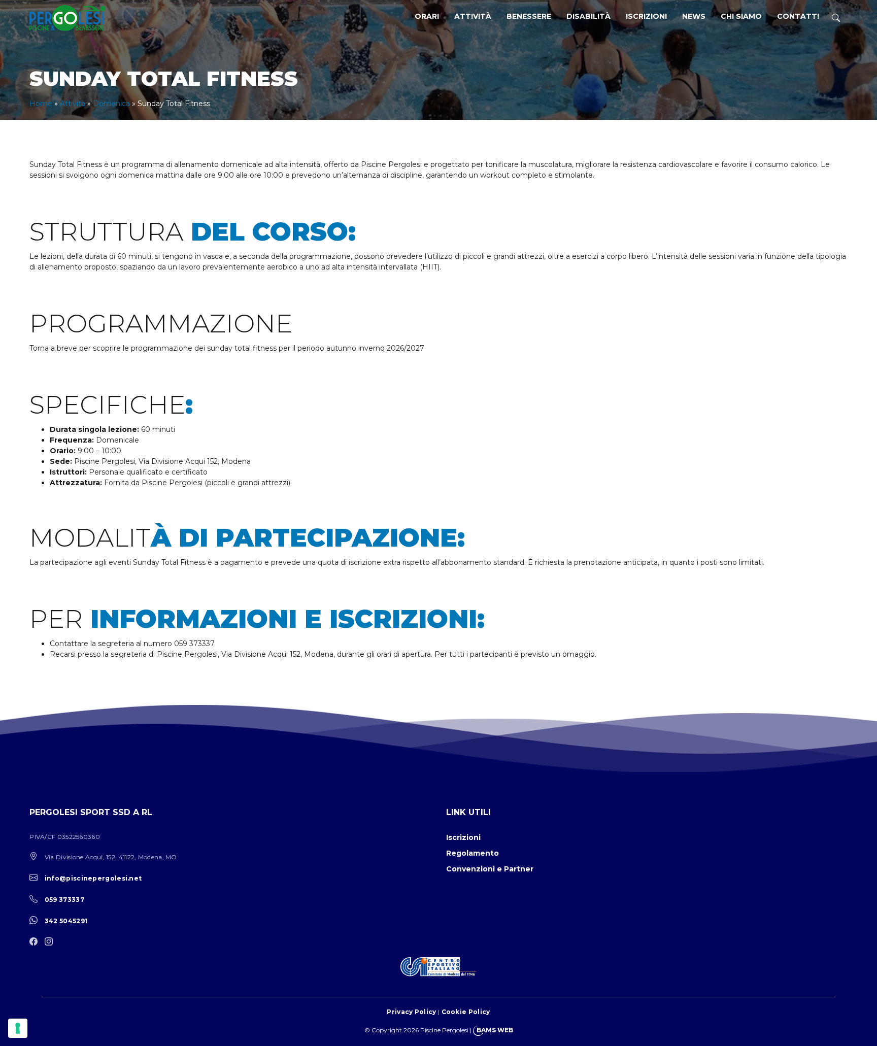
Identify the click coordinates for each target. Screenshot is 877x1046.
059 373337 (64, 899)
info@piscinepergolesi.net (93, 878)
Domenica (111, 103)
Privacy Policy (411, 1012)
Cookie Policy (466, 1012)
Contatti (798, 16)
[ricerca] (836, 18)
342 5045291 (66, 921)
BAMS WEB (495, 1030)
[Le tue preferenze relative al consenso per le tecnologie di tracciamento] (17, 1028)
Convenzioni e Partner (489, 868)
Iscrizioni (646, 16)
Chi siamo (741, 16)
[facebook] (36, 942)
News (693, 16)
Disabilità (588, 16)
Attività (472, 16)
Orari (427, 16)
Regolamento (472, 853)
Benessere (529, 16)
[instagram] (51, 942)
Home (40, 103)
